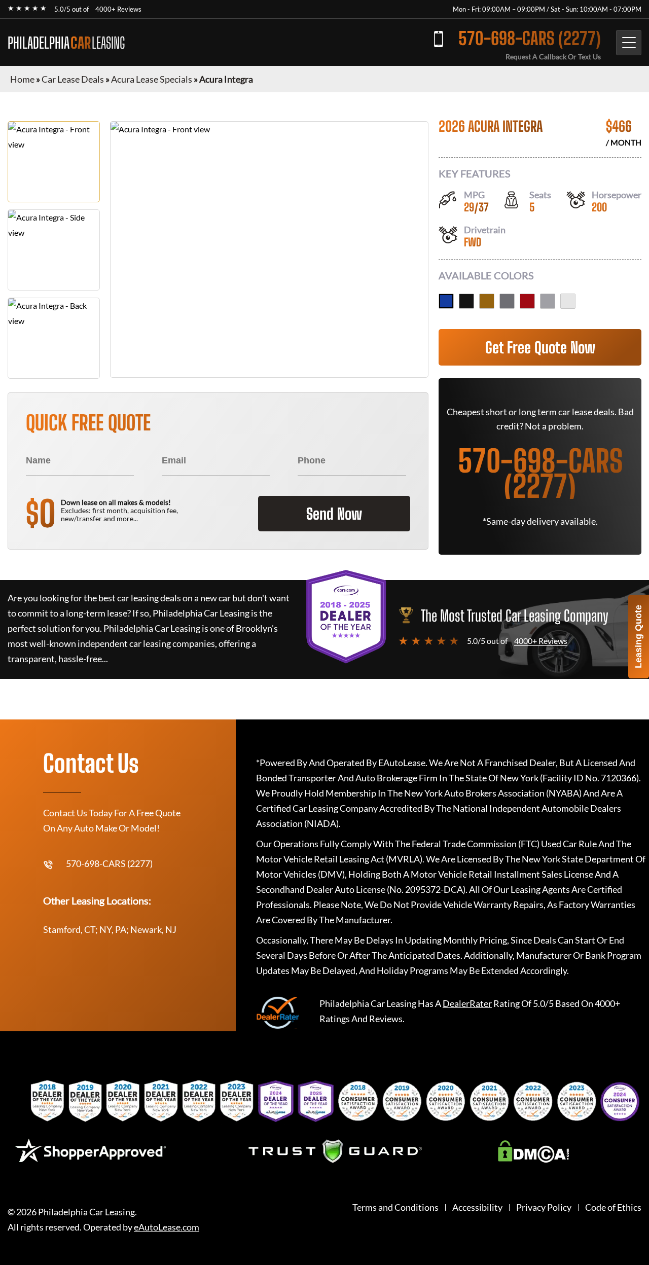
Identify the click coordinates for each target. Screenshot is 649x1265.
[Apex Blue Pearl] (446, 301)
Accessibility (477, 1207)
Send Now (334, 513)
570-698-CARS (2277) (529, 38)
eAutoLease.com (166, 1227)
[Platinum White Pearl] (568, 301)
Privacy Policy (543, 1207)
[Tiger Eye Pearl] (487, 301)
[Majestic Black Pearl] (466, 301)
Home (22, 79)
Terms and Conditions (395, 1207)
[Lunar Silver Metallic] (547, 301)
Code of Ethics (613, 1207)
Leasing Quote (638, 636)
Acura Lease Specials (151, 79)
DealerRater (467, 1003)
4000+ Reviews (118, 9)
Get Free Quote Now (540, 347)
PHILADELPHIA (66, 42)
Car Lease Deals (73, 79)
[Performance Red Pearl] (527, 301)
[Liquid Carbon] (507, 301)
